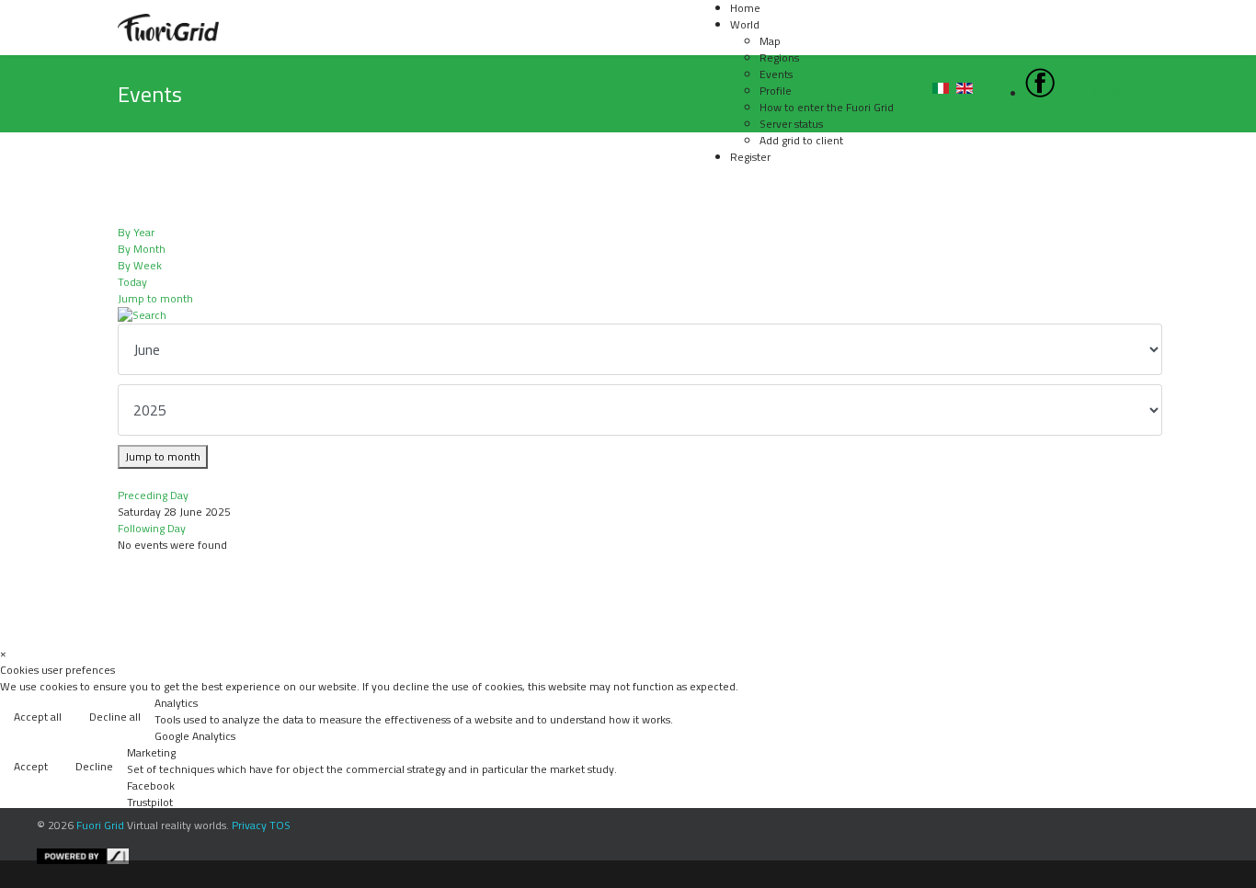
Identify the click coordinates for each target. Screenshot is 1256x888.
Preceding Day (153, 495)
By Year (136, 232)
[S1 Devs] (642, 856)
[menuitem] (744, 24)
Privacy (249, 825)
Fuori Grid (100, 825)
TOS (280, 825)
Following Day (152, 528)
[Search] (628, 315)
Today (132, 281)
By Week (140, 265)
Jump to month (155, 298)
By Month (142, 248)
